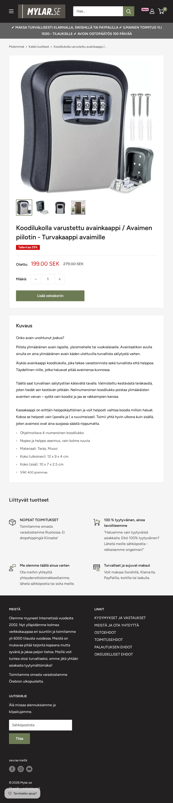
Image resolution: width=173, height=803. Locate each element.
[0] (161, 11)
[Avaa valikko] (11, 11)
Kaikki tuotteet (39, 47)
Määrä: (21, 279)
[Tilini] (152, 11)
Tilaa (19, 738)
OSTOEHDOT (105, 632)
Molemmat (16, 47)
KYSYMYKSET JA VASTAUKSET (120, 618)
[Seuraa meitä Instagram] (21, 769)
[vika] (128, 11)
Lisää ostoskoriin (50, 296)
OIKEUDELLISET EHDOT (113, 654)
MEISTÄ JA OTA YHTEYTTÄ (116, 625)
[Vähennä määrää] (36, 279)
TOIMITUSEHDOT (108, 640)
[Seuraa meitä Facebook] (12, 769)
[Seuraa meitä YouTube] (29, 769)
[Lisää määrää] (59, 279)
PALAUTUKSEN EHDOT (113, 647)
